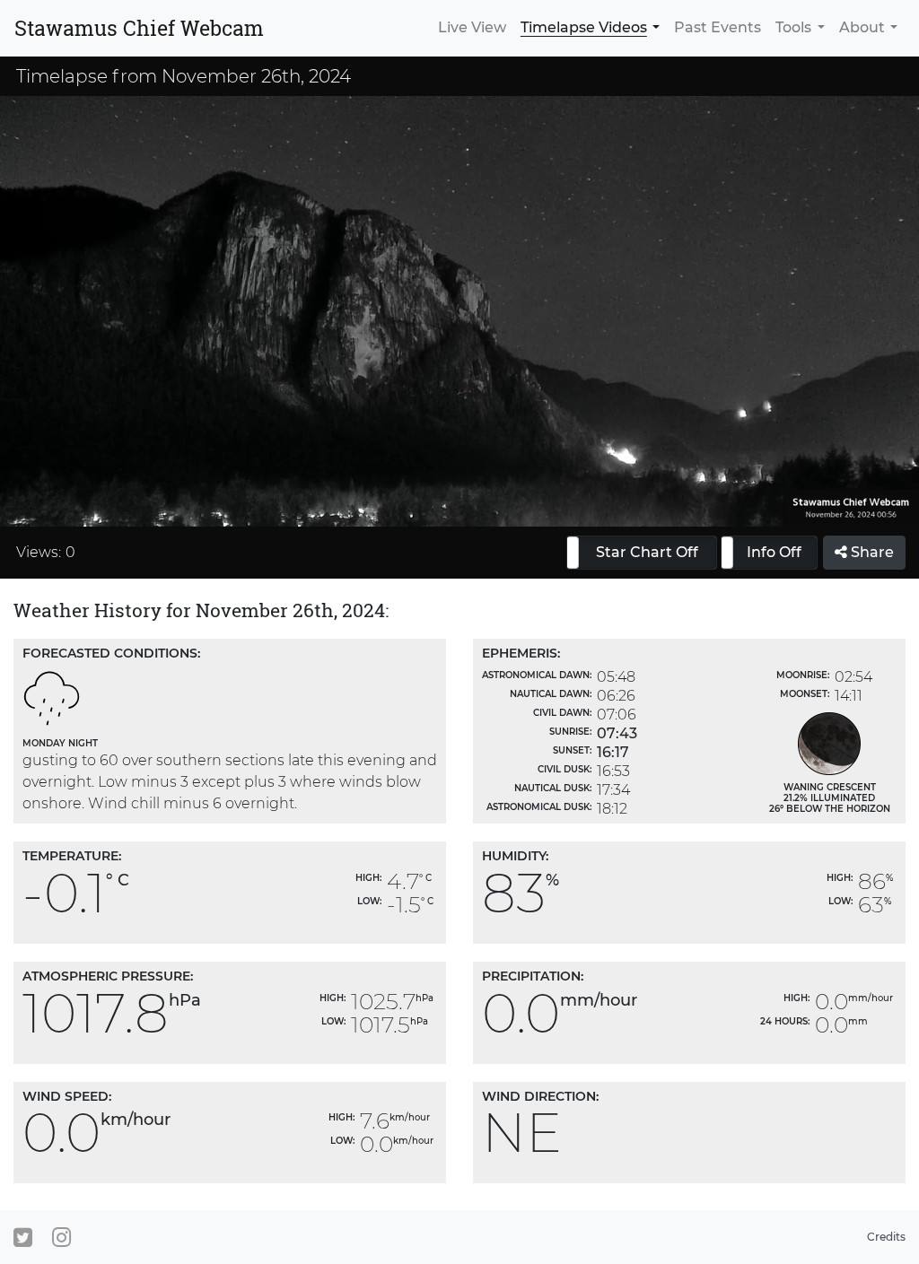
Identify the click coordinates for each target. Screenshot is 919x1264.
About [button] (862, 27)
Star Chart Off (647, 552)
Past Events (717, 27)
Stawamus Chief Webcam (139, 27)
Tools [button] (793, 27)
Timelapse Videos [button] (584, 27)
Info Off (774, 552)
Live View (472, 27)
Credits (886, 1236)
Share (870, 552)
